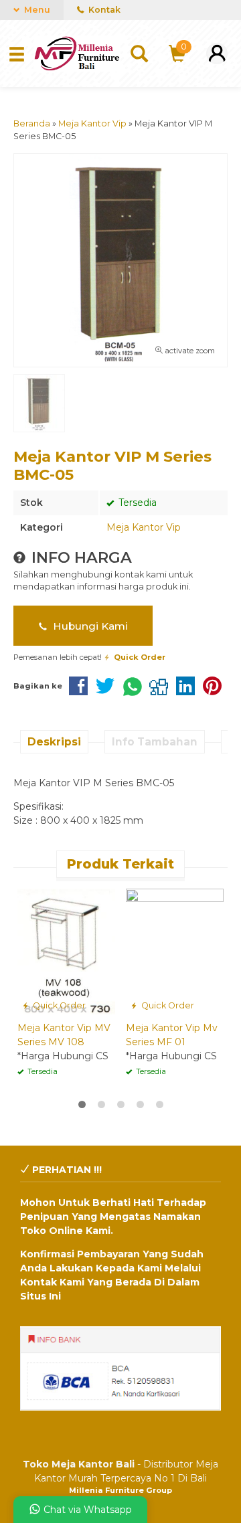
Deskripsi (54, 741)
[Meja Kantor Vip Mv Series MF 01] (175, 951)
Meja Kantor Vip (143, 527)
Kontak (103, 10)
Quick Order (58, 1005)
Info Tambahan (154, 741)
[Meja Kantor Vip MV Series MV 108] (66, 951)
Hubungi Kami (89, 626)
